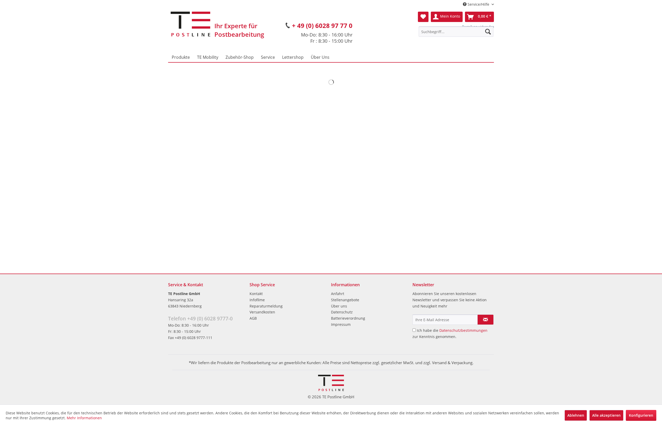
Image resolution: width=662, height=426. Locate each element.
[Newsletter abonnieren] (485, 319)
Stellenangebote (345, 299)
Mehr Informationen (84, 417)
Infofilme (257, 299)
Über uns (339, 306)
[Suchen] (488, 31)
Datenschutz (342, 312)
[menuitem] (456, 31)
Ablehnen (575, 415)
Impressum (341, 324)
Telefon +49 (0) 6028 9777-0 (200, 318)
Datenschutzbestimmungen (463, 330)
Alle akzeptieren (606, 415)
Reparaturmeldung (266, 306)
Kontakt (256, 293)
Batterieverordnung (348, 318)
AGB (253, 318)
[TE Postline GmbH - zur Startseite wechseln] (190, 24)
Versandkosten (262, 312)
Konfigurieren (641, 415)
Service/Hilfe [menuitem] (478, 4)
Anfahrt (337, 293)
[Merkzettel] (423, 17)
